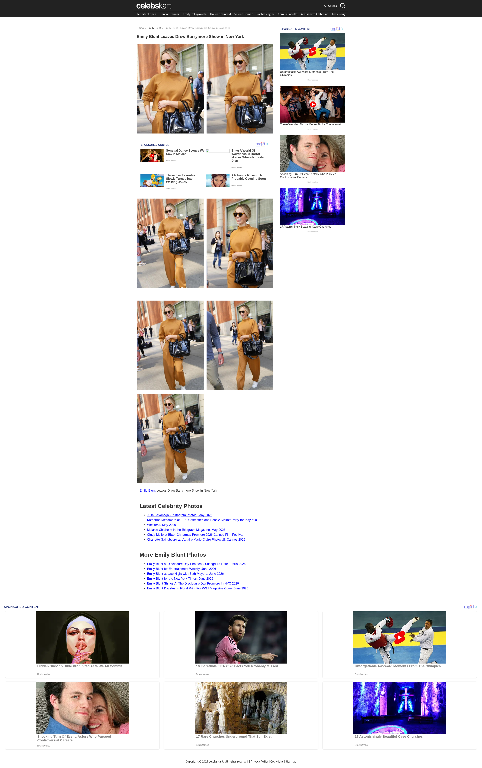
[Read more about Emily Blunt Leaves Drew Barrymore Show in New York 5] (170, 345)
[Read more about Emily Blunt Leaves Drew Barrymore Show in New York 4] (240, 243)
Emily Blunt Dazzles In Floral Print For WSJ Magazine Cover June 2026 (197, 588)
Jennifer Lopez (146, 14)
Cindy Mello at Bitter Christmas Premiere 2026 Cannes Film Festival (195, 534)
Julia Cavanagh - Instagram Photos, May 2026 (179, 515)
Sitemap (290, 761)
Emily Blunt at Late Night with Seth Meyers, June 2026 (185, 573)
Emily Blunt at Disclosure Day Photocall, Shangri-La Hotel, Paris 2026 (196, 564)
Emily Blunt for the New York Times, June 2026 (180, 578)
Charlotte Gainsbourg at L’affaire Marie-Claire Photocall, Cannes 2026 (196, 539)
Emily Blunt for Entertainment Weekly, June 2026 (181, 569)
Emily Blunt (155, 27)
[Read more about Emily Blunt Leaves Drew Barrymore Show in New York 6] (240, 345)
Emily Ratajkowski (195, 14)
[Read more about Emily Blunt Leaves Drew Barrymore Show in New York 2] (240, 88)
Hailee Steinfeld (220, 14)
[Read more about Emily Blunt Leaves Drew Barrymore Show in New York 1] (170, 88)
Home (140, 27)
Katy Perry (338, 14)
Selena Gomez (243, 14)
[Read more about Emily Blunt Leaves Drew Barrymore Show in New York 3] (170, 243)
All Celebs (330, 6)
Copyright (276, 761)
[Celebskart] (154, 5)
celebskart (216, 761)
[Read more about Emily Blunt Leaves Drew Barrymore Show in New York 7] (170, 438)
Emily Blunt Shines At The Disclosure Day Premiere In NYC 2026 (193, 583)
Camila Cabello (287, 14)
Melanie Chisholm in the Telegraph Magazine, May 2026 (186, 530)
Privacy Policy (259, 761)
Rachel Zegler (265, 14)
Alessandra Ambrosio (314, 14)
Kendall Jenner (169, 14)
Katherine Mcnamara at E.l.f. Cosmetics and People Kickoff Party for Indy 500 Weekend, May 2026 (202, 522)
